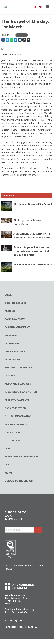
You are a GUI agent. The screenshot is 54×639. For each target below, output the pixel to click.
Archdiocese (12, 359)
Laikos (9, 464)
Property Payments (17, 399)
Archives (10, 310)
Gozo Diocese (13, 440)
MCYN (8, 472)
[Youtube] (21, 621)
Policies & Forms (15, 318)
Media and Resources (18, 383)
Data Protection (15, 407)
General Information (18, 416)
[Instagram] (16, 621)
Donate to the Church (19, 480)
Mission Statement (17, 424)
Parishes (10, 375)
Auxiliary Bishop (15, 351)
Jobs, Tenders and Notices (21, 391)
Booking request (15, 302)
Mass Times (12, 335)
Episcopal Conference (18, 367)
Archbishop (12, 343)
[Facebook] (6, 621)
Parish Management (17, 327)
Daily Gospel (21, 35)
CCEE (7, 448)
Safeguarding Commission (21, 456)
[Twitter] (11, 621)
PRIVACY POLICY (24, 565)
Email (8, 294)
